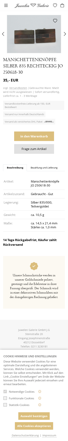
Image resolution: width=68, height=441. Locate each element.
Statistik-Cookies (19, 405)
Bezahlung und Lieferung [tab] (44, 167)
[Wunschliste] (55, 5)
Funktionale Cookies (21, 398)
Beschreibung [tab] (15, 167)
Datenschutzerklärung (25, 435)
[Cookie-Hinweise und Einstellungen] (40, 391)
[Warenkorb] (62, 5)
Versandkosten (18, 88)
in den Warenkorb (34, 136)
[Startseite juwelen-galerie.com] (33, 5)
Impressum (49, 435)
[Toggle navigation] (6, 5)
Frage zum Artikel (34, 149)
